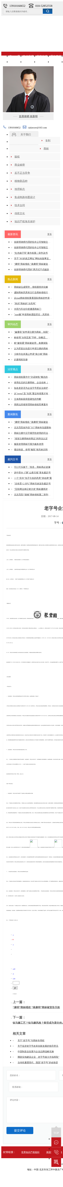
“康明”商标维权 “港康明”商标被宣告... (33, 264)
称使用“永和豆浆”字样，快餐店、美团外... (33, 337)
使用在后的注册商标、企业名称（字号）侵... (33, 382)
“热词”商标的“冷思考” (25, 303)
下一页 (14, 978)
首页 (14, 56)
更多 (49, 234)
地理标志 (20, 189)
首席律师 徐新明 (28, 116)
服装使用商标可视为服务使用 (28, 444)
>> (13, 944)
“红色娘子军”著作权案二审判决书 (31, 253)
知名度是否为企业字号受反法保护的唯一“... (33, 388)
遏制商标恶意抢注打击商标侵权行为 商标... (33, 292)
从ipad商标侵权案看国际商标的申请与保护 (33, 298)
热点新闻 (28, 56)
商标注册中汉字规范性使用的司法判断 (33, 433)
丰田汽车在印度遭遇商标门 (27, 309)
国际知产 (14, 62)
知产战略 (28, 62)
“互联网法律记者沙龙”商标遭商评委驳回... (33, 489)
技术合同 (20, 205)
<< (13, 934)
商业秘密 (20, 164)
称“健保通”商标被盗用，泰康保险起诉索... (33, 343)
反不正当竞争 (22, 172)
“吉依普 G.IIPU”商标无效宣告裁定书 (32, 483)
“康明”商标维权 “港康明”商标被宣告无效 (36, 1007)
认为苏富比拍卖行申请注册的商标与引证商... (33, 348)
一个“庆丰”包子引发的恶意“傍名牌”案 (33, 478)
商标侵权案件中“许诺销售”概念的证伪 (33, 377)
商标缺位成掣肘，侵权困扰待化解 (31, 287)
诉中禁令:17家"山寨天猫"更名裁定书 (32, 472)
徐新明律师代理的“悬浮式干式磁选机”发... (33, 269)
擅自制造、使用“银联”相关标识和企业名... (33, 449)
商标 (46, 148)
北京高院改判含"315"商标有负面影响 (32, 427)
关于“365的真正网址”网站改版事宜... (32, 258)
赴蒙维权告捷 (21, 359)
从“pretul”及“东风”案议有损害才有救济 (33, 393)
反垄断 (42, 62)
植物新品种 (21, 181)
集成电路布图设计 (25, 197)
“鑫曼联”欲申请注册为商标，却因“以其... (33, 332)
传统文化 (20, 213)
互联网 (56, 62)
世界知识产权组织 (30, 1152)
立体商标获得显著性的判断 (27, 399)
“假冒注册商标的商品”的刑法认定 (31, 438)
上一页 (14, 968)
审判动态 (42, 56)
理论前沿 (56, 56)
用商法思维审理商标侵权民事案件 (31, 404)
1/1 (13, 973)
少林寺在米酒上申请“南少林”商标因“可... (33, 354)
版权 (17, 156)
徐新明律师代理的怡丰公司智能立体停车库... (33, 242)
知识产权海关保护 (25, 221)
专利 (47, 140)
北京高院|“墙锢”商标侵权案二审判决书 (33, 494)
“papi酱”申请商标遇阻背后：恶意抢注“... (33, 314)
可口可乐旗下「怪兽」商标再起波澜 (32, 467)
